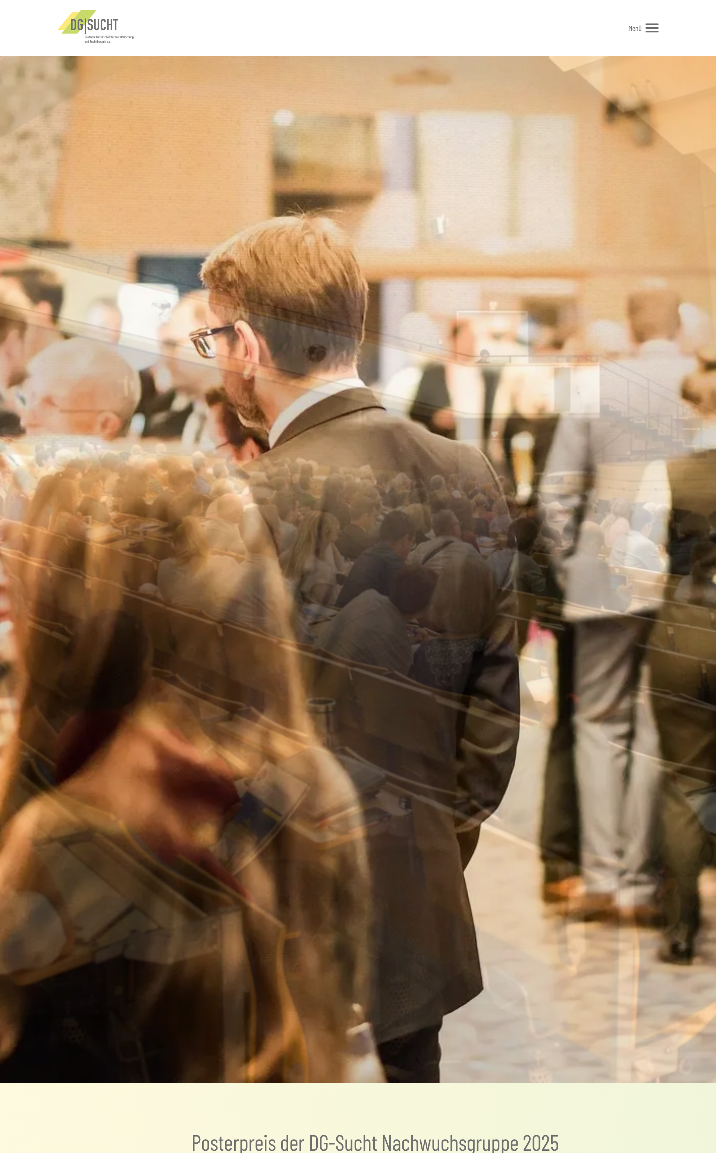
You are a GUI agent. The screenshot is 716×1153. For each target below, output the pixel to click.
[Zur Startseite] (95, 28)
